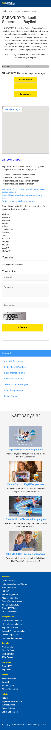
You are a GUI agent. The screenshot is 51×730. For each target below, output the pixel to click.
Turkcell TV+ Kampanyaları (16, 384)
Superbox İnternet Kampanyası (25, 449)
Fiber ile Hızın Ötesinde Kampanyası (25, 519)
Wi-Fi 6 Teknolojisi (9, 612)
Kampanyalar (25, 94)
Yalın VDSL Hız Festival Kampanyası (26, 554)
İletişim (5, 698)
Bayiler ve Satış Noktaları (12, 701)
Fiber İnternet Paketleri (15, 373)
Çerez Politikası (8, 708)
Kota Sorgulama (9, 587)
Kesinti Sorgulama (10, 594)
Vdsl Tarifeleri (8, 654)
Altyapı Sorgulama (10, 689)
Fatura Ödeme (11, 396)
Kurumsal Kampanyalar (12, 638)
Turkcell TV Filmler (10, 608)
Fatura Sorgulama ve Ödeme (14, 584)
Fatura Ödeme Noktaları (12, 601)
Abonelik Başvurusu (13, 361)
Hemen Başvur (25, 79)
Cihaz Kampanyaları (13, 390)
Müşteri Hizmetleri (10, 598)
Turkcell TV (7, 666)
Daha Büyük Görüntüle (12, 160)
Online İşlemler (8, 581)
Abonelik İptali (8, 685)
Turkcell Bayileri (8, 705)
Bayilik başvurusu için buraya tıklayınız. (19, 201)
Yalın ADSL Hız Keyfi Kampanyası (25, 484)
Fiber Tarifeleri (8, 650)
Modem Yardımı (9, 679)
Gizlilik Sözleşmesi (10, 712)
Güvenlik (5, 682)
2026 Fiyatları (7, 657)
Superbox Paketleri (13, 378)
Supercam (6, 670)
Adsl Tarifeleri (8, 647)
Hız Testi (5, 591)
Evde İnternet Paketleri (15, 367)
